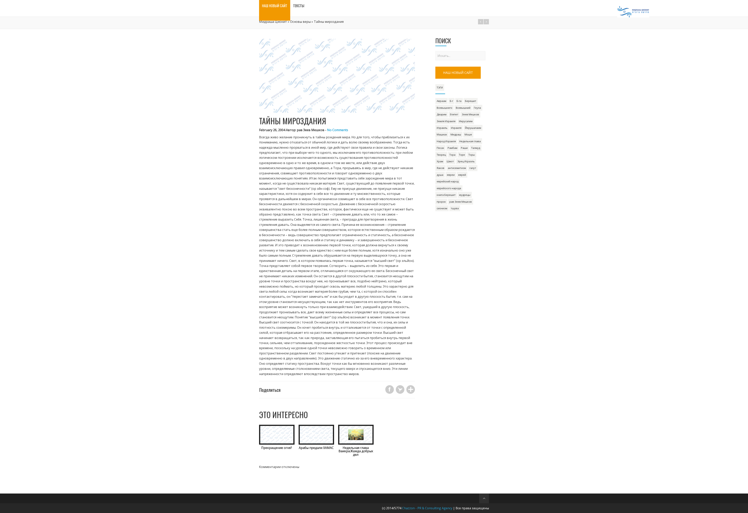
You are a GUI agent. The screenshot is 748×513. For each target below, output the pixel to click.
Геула (477, 107)
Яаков (440, 168)
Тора (452, 154)
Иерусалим (466, 121)
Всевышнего (444, 107)
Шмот (450, 161)
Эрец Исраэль (466, 161)
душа (440, 175)
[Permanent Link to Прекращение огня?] (277, 443)
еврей (462, 175)
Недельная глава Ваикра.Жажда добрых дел (356, 451)
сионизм (442, 208)
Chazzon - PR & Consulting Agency (427, 508)
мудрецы (464, 195)
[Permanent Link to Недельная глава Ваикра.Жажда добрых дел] (356, 443)
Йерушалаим (473, 128)
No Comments (337, 130)
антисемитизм (457, 168)
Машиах (442, 134)
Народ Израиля (446, 141)
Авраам (441, 101)
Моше (468, 134)
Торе (462, 154)
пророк (441, 201)
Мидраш (456, 134)
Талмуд (475, 148)
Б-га (459, 101)
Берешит (470, 101)
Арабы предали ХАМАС (316, 448)
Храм (440, 161)
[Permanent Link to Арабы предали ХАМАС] (316, 443)
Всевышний (463, 107)
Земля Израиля (446, 121)
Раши (464, 148)
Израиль (442, 128)
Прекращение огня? (276, 448)
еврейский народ (448, 181)
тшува (455, 208)
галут (472, 168)
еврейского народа (449, 188)
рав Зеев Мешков (460, 201)
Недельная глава (470, 141)
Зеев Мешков (470, 114)
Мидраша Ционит (273, 21)
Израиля (456, 128)
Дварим (441, 114)
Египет (454, 114)
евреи (451, 175)
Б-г (451, 101)
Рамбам (452, 148)
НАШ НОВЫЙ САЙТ (458, 73)
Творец (441, 154)
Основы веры (300, 21)
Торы (471, 154)
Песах (440, 148)
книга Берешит (446, 195)
